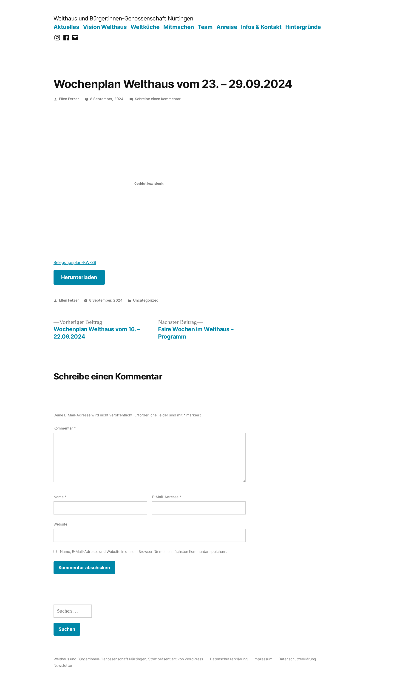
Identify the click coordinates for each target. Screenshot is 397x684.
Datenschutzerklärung (229, 659)
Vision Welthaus (105, 26)
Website (60, 524)
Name (60, 497)
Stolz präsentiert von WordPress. (176, 659)
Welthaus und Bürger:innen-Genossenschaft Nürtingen (123, 18)
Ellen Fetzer (69, 99)
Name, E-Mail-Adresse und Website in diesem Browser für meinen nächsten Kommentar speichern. (143, 551)
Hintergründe (303, 26)
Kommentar (65, 428)
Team (205, 26)
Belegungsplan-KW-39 (75, 262)
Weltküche (145, 26)
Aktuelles (66, 26)
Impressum (263, 659)
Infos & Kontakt (261, 26)
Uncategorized (146, 300)
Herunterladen (79, 277)
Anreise (226, 26)
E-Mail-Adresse (166, 497)
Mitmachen (178, 26)
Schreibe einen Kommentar (158, 99)
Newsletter (63, 665)
